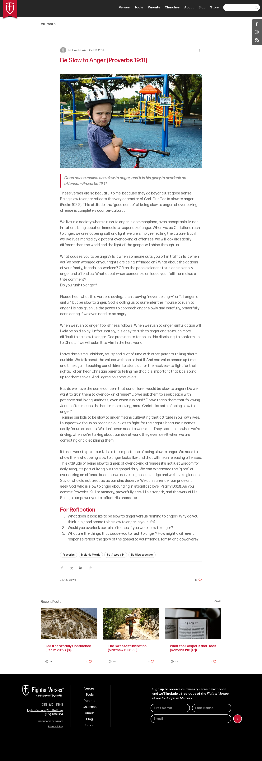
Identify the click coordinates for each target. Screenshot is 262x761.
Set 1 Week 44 (115, 554)
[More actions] (199, 50)
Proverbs (69, 554)
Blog (89, 719)
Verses (89, 688)
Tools (90, 695)
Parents (89, 701)
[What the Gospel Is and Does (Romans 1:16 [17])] (193, 623)
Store (89, 725)
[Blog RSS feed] (257, 40)
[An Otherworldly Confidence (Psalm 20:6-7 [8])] (69, 623)
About (89, 713)
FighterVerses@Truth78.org (45, 710)
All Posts (48, 24)
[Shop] (256, 24)
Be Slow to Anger (142, 554)
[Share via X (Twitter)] (71, 568)
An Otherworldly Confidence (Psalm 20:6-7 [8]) (68, 648)
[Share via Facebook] (62, 568)
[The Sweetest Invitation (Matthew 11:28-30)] (131, 624)
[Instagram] (256, 32)
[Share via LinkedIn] (80, 568)
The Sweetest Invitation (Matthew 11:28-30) (127, 648)
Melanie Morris (90, 554)
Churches (89, 707)
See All (217, 601)
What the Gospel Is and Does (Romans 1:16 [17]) (193, 648)
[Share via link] (90, 568)
